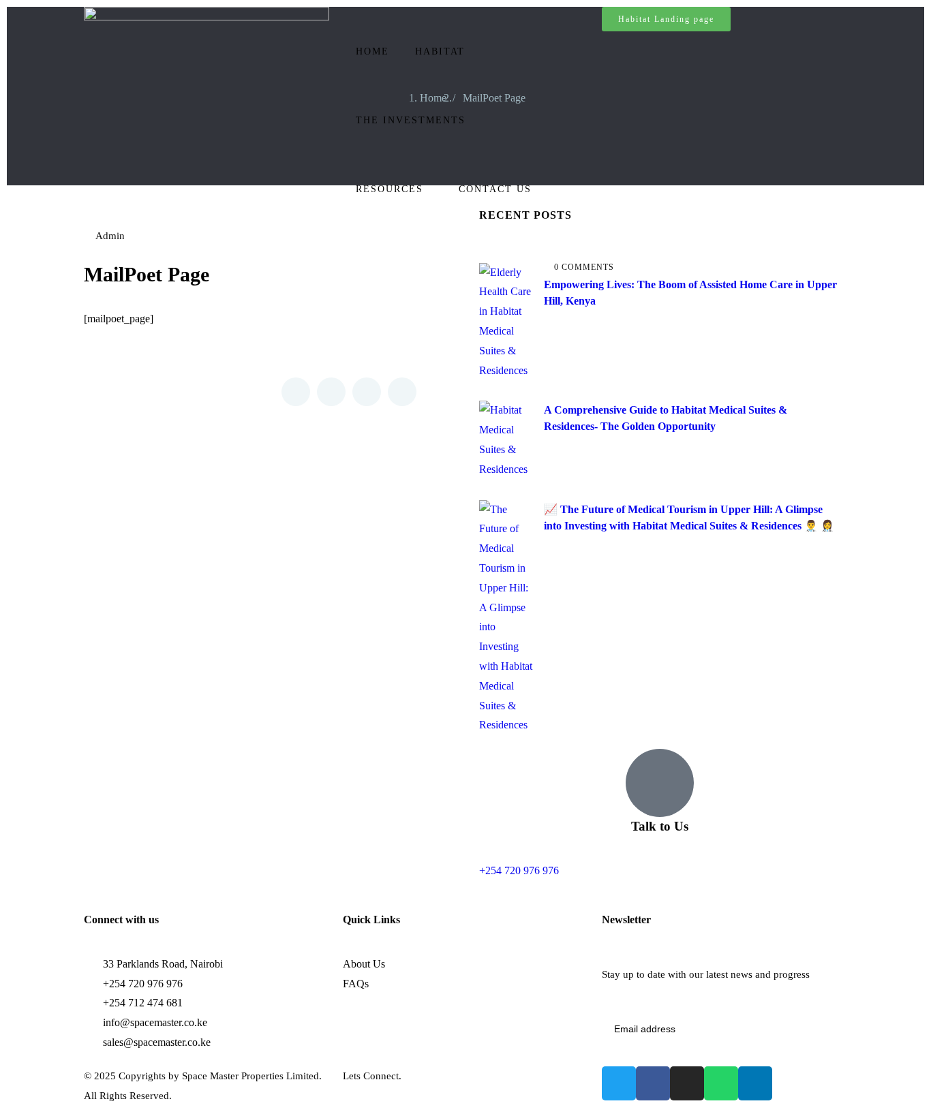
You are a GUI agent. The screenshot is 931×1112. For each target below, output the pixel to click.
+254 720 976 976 (519, 870)
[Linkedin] (755, 1083)
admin (110, 235)
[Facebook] (653, 1083)
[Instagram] (687, 1083)
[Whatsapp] (721, 1083)
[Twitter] (619, 1083)
